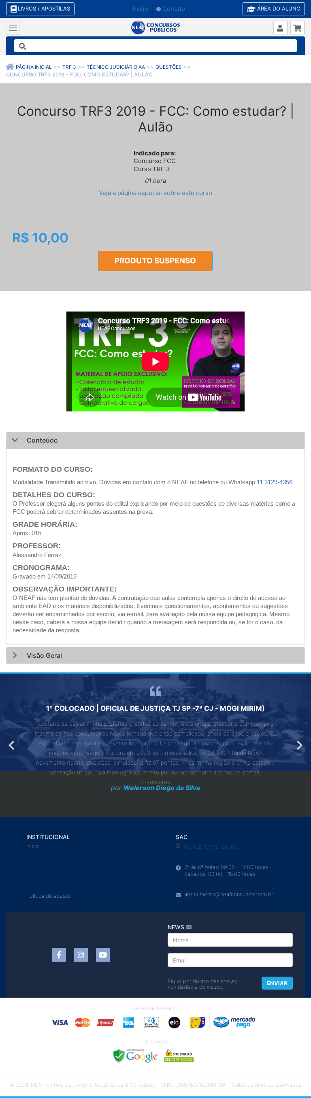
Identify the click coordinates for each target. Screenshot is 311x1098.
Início (140, 9)
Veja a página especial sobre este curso (155, 193)
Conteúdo (41, 440)
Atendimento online (211, 846)
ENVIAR (277, 983)
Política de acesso (48, 895)
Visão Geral (43, 655)
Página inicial (34, 67)
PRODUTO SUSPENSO (155, 260)
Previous (12, 745)
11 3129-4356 (274, 482)
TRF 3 (69, 67)
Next (299, 745)
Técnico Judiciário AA (116, 67)
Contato (173, 9)
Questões (169, 67)
